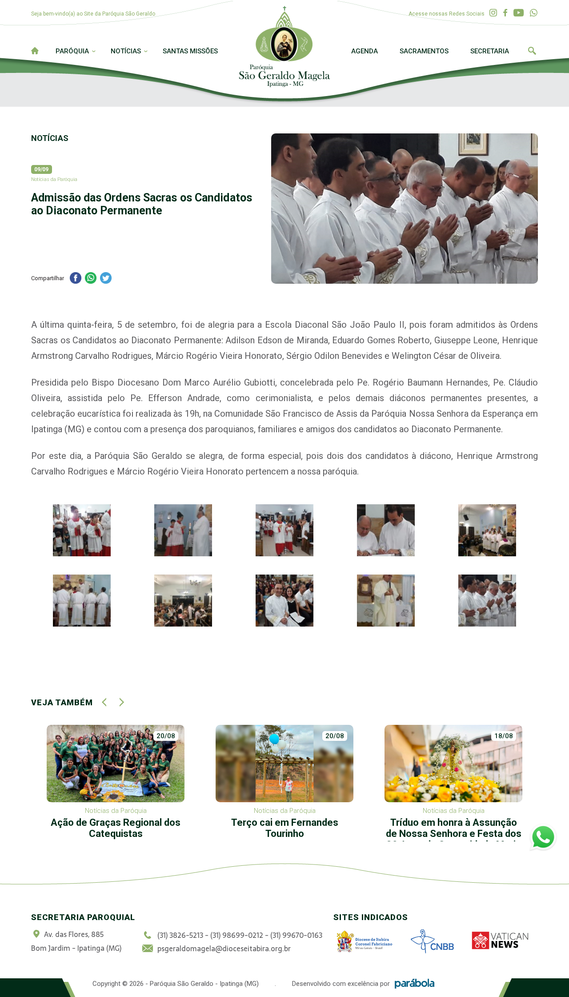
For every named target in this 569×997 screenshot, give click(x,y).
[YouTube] (518, 13)
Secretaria (489, 51)
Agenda (364, 51)
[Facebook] (505, 13)
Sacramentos (424, 51)
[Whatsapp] (533, 13)
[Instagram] (493, 13)
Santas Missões (190, 51)
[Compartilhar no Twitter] (106, 279)
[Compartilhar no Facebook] (75, 279)
